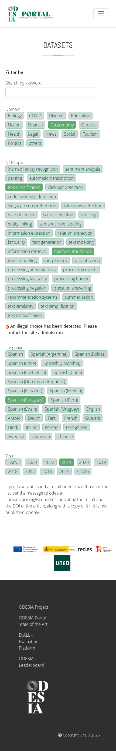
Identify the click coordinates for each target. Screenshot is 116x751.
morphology (55, 260)
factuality (16, 242)
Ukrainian (41, 436)
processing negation (27, 288)
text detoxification (25, 315)
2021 (66, 462)
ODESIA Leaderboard (31, 662)
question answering (72, 288)
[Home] (33, 13)
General (89, 125)
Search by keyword (23, 83)
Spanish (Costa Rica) (27, 372)
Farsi (52, 418)
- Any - (14, 462)
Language (14, 348)
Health (14, 134)
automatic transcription (51, 178)
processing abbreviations (32, 270)
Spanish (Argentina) (48, 354)
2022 (49, 462)
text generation (46, 242)
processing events (80, 270)
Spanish (15, 354)
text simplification (57, 306)
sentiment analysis (82, 169)
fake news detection (83, 206)
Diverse (56, 116)
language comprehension (32, 206)
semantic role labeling (60, 224)
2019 (101, 462)
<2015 (83, 471)
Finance (35, 125)
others (35, 143)
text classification (24, 187)
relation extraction (75, 233)
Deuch (34, 418)
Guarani (92, 418)
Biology (15, 116)
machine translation (73, 251)
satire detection (58, 215)
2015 (64, 471)
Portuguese (76, 427)
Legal (33, 134)
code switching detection (32, 196)
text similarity (20, 306)
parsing (15, 178)
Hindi (13, 427)
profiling (88, 215)
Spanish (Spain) (22, 409)
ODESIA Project (33, 607)
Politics (14, 143)
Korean (51, 427)
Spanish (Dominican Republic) (36, 382)
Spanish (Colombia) (61, 363)
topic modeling (22, 260)
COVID (35, 116)
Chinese (65, 436)
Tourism (90, 134)
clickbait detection (65, 187)
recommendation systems (32, 297)
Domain (12, 109)
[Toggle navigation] (100, 13)
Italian (31, 427)
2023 (32, 462)
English (93, 409)
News (51, 134)
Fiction (14, 125)
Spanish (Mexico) (66, 391)
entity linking (20, 224)
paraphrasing (87, 260)
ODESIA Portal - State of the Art (33, 621)
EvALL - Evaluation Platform (28, 641)
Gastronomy (62, 125)
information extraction (29, 233)
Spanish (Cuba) (67, 372)
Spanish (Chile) (22, 363)
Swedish (16, 436)
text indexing (81, 242)
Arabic (14, 418)
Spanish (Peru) (64, 400)
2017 (30, 471)
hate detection (22, 215)
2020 (84, 462)
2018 (13, 471)
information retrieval (27, 251)
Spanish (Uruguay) (62, 409)
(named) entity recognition (33, 169)
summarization (79, 297)
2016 (47, 471)
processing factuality (27, 279)
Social (69, 134)
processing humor (71, 279)
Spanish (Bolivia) (90, 354)
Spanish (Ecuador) (25, 391)
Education (80, 116)
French (70, 418)
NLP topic (14, 162)
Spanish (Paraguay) (25, 400)
